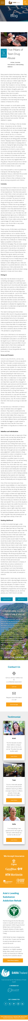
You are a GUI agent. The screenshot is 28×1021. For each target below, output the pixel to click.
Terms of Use (17, 1017)
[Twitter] (10, 1003)
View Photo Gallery (12, 960)
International (11, 64)
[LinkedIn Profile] (22, 1003)
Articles (12, 62)
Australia (17, 62)
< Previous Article (7, 599)
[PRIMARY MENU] (2, 2)
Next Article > (21, 599)
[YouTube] (14, 1003)
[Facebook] (5, 1003)
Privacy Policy (10, 1017)
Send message (14, 704)
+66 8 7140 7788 (25, 1)
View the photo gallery (8, 648)
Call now (14, 686)
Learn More (14, 756)
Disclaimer (22, 1017)
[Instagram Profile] (18, 1003)
